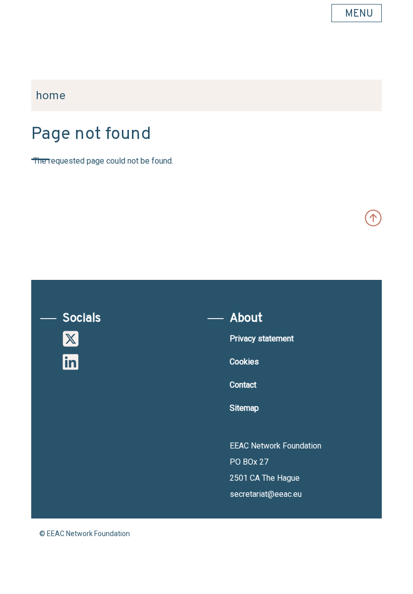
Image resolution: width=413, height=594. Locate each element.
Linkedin (70, 362)
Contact (243, 385)
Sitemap (244, 408)
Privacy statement (262, 338)
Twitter (70, 339)
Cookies (244, 361)
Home (51, 95)
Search (369, 55)
